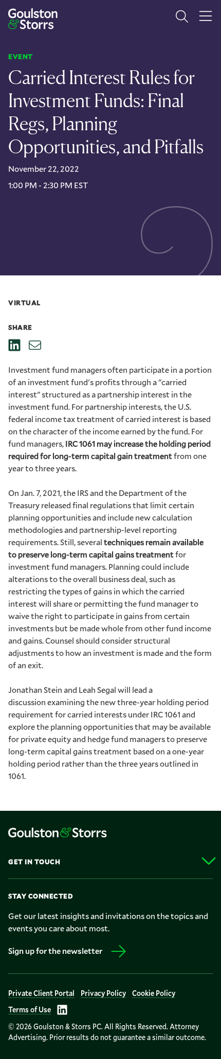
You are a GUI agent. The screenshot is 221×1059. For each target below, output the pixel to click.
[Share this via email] (35, 345)
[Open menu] (205, 16)
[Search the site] (182, 16)
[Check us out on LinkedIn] (62, 1010)
